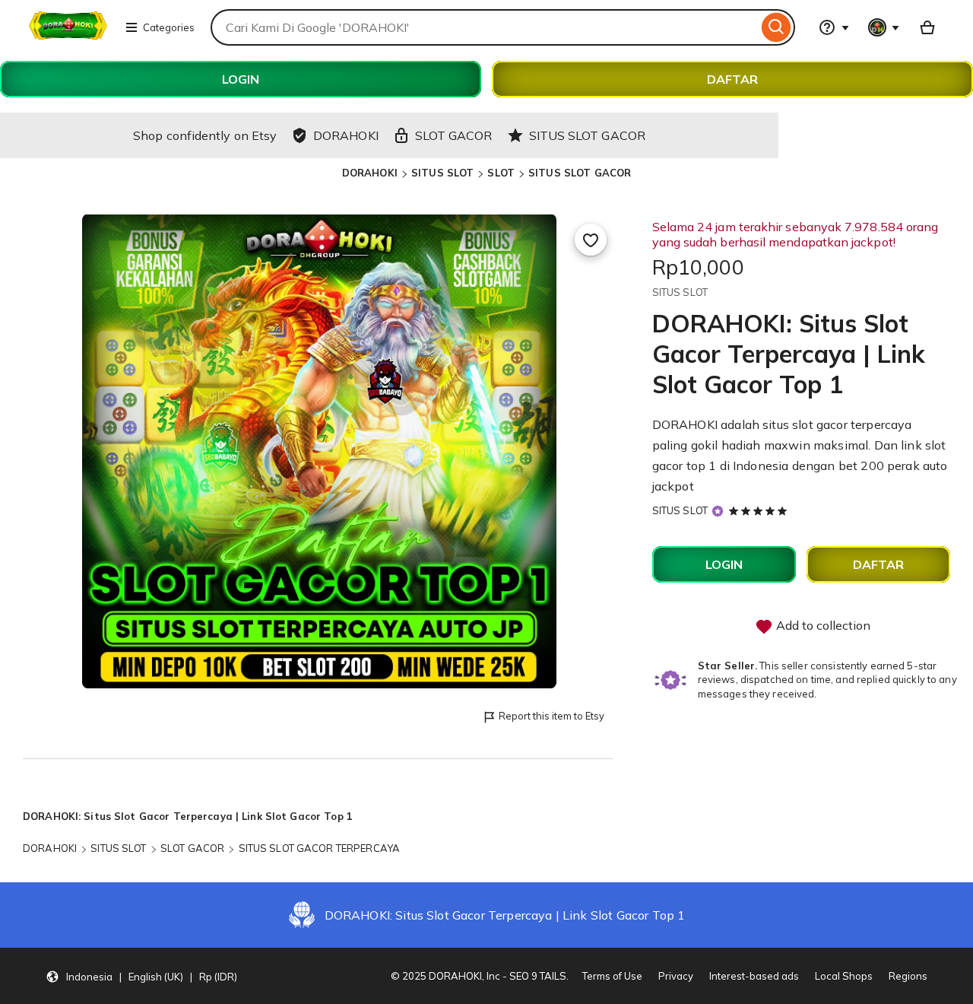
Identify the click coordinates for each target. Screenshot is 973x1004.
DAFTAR (732, 79)
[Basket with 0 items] (927, 27)
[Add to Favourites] (591, 240)
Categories (169, 27)
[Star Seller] (717, 511)
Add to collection (821, 625)
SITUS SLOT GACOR (579, 173)
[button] (141, 975)
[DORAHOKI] (68, 36)
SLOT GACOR (192, 848)
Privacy (675, 976)
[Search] (776, 27)
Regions (908, 976)
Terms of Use (612, 976)
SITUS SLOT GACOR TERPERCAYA (320, 848)
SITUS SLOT (442, 173)
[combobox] (484, 27)
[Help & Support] (834, 27)
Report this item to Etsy (551, 716)
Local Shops (844, 976)
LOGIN (240, 79)
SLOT (501, 173)
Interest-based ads (754, 976)
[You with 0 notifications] (884, 27)
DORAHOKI (370, 173)
